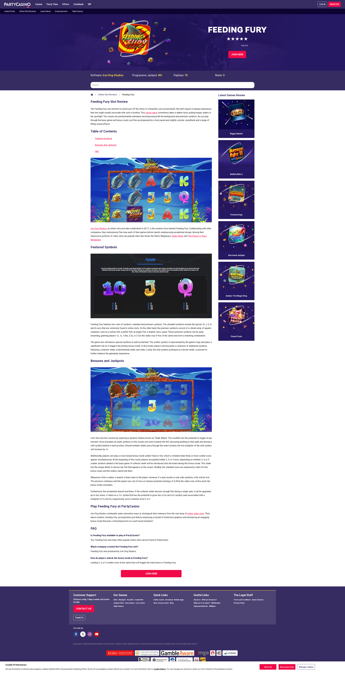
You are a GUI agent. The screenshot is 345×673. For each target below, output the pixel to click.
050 (189, 644)
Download (169, 600)
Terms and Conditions (242, 600)
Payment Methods (201, 606)
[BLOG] (17, 4)
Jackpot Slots (118, 603)
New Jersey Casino (161, 603)
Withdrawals (215, 603)
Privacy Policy (239, 603)
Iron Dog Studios (113, 75)
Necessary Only (287, 667)
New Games (130, 603)
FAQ (97, 151)
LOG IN (322, 4)
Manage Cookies (306, 667)
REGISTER (334, 4)
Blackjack (122, 600)
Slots (115, 600)
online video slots (195, 513)
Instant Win (139, 600)
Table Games (77, 11)
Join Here (237, 54)
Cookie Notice (160, 669)
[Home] (92, 94)
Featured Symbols (103, 138)
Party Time (52, 4)
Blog (171, 603)
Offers (65, 4)
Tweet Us (79, 618)
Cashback (79, 4)
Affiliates (212, 606)
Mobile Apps (179, 600)
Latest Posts (9, 11)
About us (197, 600)
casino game (151, 112)
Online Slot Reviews (27, 11)
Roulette (130, 600)
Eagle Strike (177, 236)
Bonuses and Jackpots (105, 145)
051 (196, 644)
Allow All (268, 667)
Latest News (45, 11)
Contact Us (83, 608)
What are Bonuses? (209, 600)
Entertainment (61, 11)
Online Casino (158, 600)
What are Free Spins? (202, 603)
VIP (89, 4)
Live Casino (140, 603)
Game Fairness (258, 600)
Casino (38, 4)
